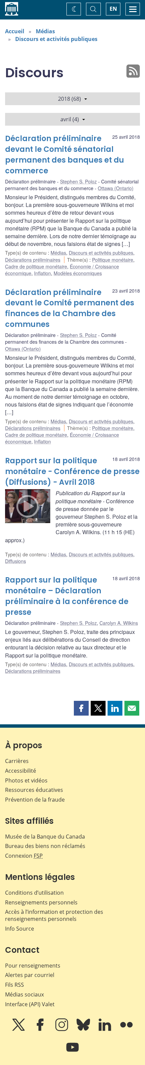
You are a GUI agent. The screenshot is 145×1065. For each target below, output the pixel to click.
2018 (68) (69, 98)
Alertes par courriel (29, 975)
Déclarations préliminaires (32, 259)
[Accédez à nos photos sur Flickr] (126, 1029)
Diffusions (15, 561)
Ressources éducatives (34, 790)
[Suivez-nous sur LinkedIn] (105, 1029)
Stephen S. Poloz (78, 181)
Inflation (42, 273)
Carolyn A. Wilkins (118, 623)
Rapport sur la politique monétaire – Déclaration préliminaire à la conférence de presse (66, 596)
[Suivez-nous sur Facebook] (41, 1029)
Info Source (19, 928)
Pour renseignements (32, 965)
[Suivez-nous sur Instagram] (62, 1029)
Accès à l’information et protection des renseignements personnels (54, 915)
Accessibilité (20, 770)
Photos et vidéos (26, 780)
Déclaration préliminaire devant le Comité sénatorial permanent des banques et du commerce (64, 154)
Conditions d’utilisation (34, 892)
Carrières (17, 761)
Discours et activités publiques (56, 39)
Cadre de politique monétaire (36, 266)
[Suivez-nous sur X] (19, 1029)
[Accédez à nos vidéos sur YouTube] (72, 1052)
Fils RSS (14, 984)
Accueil (14, 31)
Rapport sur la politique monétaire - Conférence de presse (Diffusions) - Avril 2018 (72, 471)
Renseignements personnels (41, 902)
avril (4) (69, 119)
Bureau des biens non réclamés (45, 846)
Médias (45, 31)
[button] (81, 708)
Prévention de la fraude (35, 799)
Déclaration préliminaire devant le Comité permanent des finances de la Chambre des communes (69, 308)
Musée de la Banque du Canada (45, 836)
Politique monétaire (112, 259)
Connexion (24, 855)
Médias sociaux (24, 994)
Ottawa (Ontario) (116, 188)
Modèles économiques (78, 273)
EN (113, 8)
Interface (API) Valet (30, 1004)
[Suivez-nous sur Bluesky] (84, 1029)
